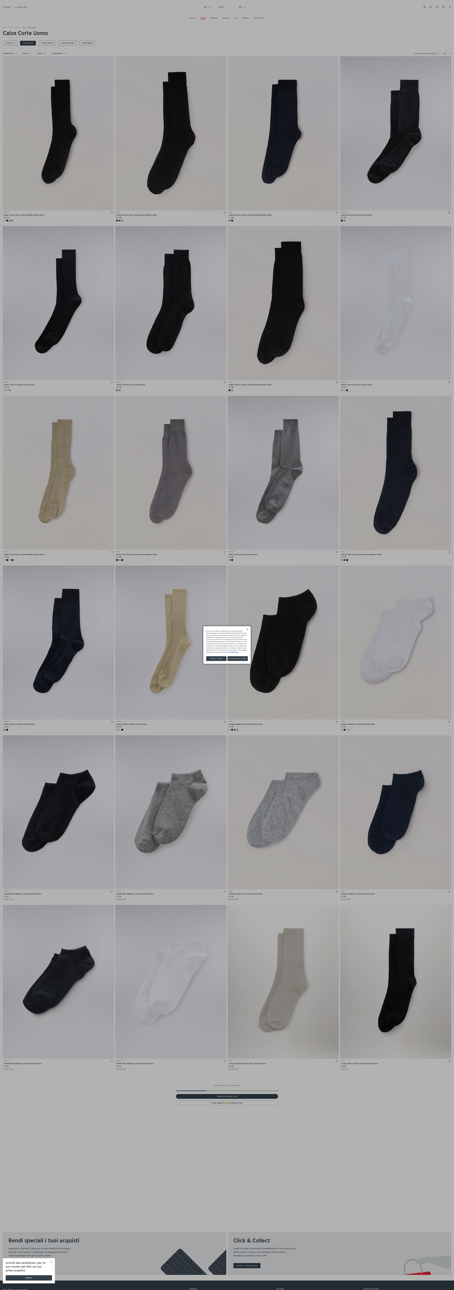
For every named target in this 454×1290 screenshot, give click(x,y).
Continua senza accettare (247, 630)
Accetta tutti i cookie (237, 658)
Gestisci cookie (216, 658)
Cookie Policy (233, 652)
